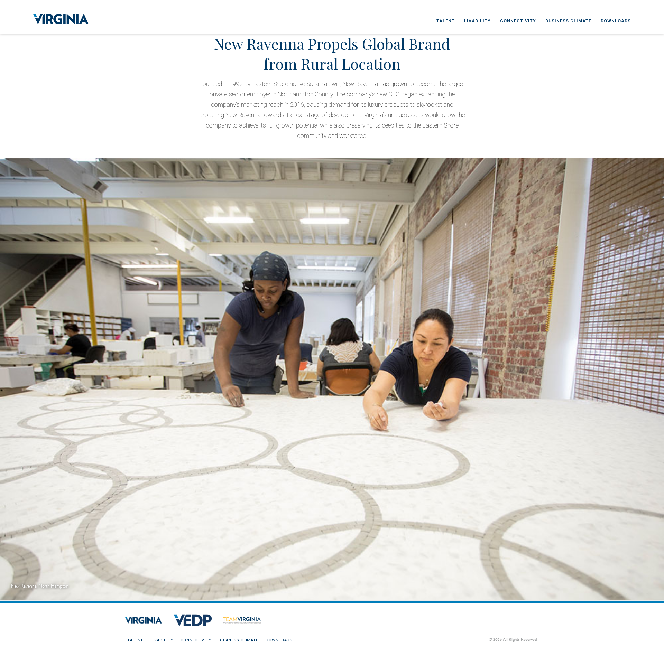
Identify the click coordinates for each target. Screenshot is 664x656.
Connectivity (518, 21)
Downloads (616, 21)
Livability (477, 21)
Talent (445, 21)
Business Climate (568, 21)
